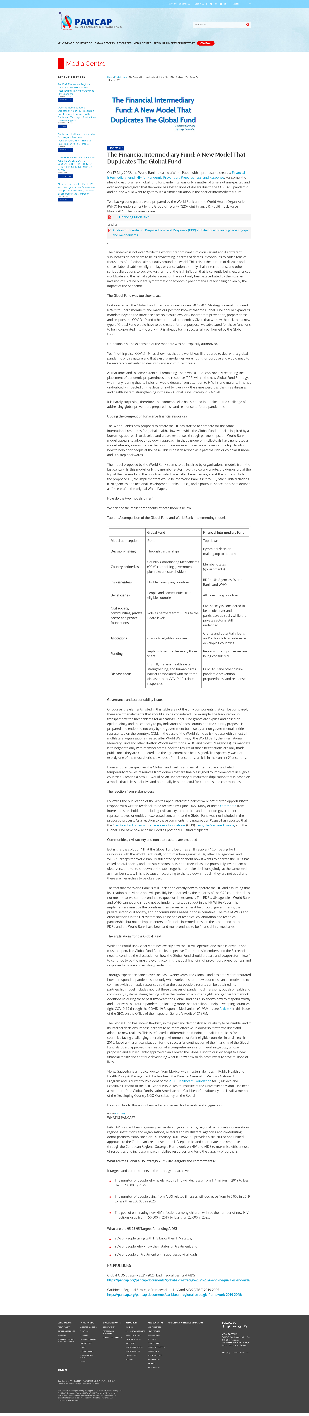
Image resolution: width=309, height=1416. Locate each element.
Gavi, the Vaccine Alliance (215, 825)
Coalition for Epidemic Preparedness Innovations (149, 825)
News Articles (154, 1331)
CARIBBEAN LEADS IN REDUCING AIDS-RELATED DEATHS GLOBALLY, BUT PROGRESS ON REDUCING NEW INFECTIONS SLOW (77, 164)
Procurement (154, 1367)
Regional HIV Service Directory (174, 43)
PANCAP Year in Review (112, 1337)
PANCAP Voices (154, 1343)
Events (83, 1361)
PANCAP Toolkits (133, 1351)
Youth (83, 1347)
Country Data (109, 1327)
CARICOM (173, 4)
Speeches (151, 1339)
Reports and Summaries (108, 1332)
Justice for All (86, 1351)
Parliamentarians (88, 1339)
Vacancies (152, 1363)
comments (228, 806)
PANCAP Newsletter (156, 1347)
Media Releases (154, 1327)
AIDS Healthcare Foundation (190, 1081)
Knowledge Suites (133, 1339)
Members (62, 1335)
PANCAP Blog (153, 1351)
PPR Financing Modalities (131, 217)
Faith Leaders (86, 1343)
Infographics (131, 1355)
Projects (84, 1335)
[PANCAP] (66, 29)
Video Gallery (154, 1359)
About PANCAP (64, 1327)
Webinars (129, 1359)
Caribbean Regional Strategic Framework (67, 1340)
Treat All (84, 1331)
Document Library (133, 1335)
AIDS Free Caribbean (88, 1327)
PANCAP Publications (134, 1347)
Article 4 (226, 1008)
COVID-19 (205, 43)
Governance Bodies (66, 1331)
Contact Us (184, 4)
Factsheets (130, 1343)
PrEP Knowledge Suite (135, 1331)
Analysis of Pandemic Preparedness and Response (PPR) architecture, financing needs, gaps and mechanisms (180, 232)
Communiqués (154, 1335)
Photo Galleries (155, 1355)
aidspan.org (120, 1113)
